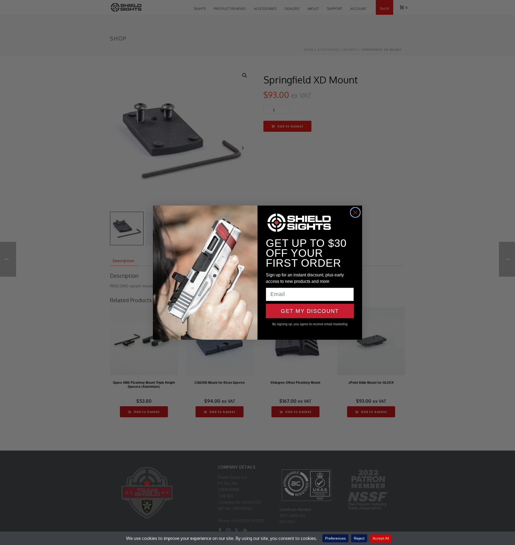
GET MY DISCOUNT (310, 311)
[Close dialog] (355, 212)
